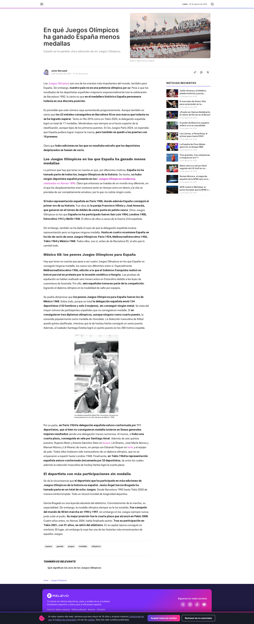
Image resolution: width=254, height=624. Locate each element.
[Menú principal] (42, 4)
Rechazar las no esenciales (198, 618)
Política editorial (79, 609)
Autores (91, 609)
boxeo (106, 442)
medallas (83, 546)
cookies (91, 619)
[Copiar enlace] (195, 72)
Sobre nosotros (63, 609)
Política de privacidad (65, 619)
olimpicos (96, 546)
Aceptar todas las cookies (164, 618)
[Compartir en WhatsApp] (201, 72)
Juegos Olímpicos (58, 83)
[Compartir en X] (207, 72)
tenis (130, 447)
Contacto (101, 609)
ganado (60, 546)
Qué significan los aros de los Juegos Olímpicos (74, 568)
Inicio (46, 580)
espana (48, 546)
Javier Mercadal (59, 70)
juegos (71, 546)
